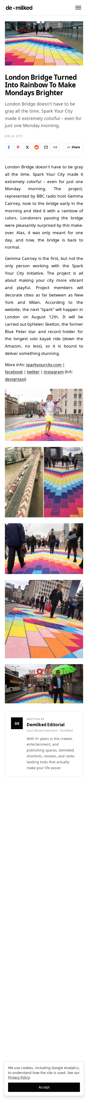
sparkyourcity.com (44, 364)
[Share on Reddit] (37, 147)
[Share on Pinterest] (18, 147)
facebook (14, 372)
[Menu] (78, 8)
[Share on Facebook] (9, 147)
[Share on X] (27, 147)
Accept (44, 1087)
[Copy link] (55, 147)
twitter (33, 372)
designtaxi (15, 379)
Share (76, 147)
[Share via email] (46, 147)
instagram (54, 372)
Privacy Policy (19, 1077)
